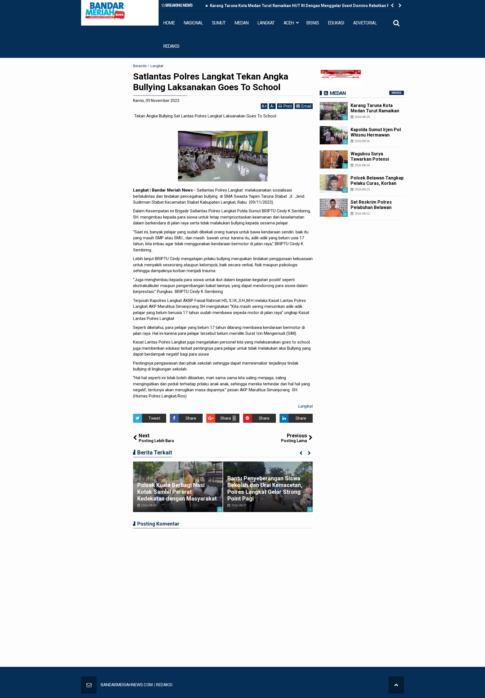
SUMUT (218, 23)
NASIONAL (193, 23)
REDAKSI (171, 46)
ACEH (288, 23)
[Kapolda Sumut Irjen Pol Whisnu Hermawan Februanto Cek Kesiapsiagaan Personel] (334, 135)
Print (287, 106)
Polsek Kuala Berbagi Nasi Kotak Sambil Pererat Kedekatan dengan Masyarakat (177, 492)
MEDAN (241, 23)
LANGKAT (265, 23)
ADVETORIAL (365, 23)
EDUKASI (336, 23)
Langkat (305, 406)
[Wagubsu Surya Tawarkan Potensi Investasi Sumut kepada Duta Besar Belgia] (334, 159)
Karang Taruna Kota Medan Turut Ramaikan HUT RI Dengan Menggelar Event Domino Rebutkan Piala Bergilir (303, 6)
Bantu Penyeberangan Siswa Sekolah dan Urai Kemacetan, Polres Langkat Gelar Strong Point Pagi (264, 488)
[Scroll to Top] (396, 685)
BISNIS (312, 23)
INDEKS (397, 92)
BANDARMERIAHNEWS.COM (127, 684)
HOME (169, 23)
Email (306, 106)
